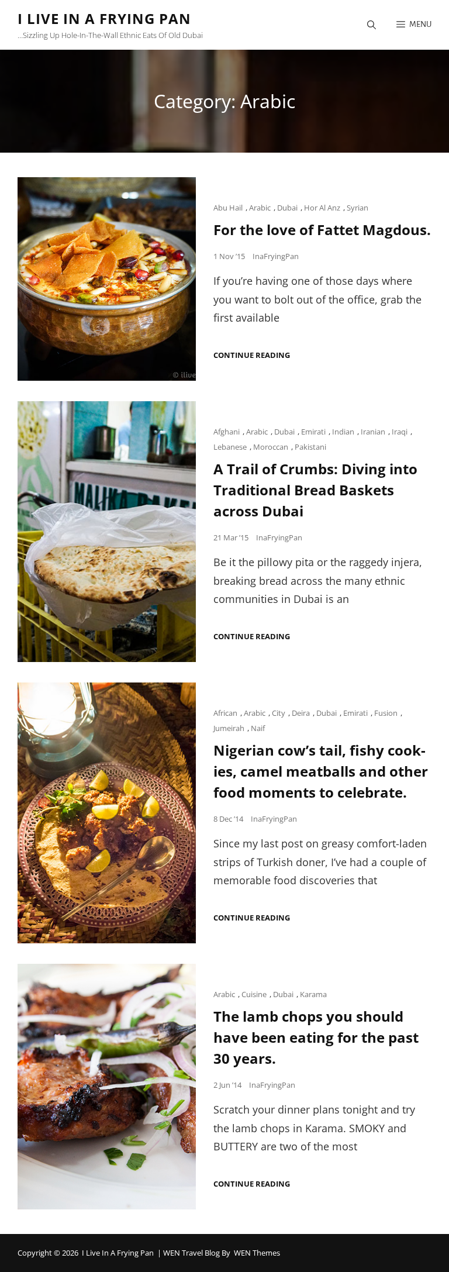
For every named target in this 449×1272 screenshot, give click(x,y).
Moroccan (270, 447)
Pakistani (310, 447)
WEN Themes (257, 1252)
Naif (258, 728)
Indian (343, 431)
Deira (301, 713)
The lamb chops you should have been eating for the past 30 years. (316, 1037)
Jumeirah (228, 728)
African (225, 713)
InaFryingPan (276, 256)
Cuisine (254, 994)
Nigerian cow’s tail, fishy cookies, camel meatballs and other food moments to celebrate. (320, 771)
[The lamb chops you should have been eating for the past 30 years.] (107, 1086)
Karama (313, 994)
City (278, 713)
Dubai (287, 207)
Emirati (313, 431)
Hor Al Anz (322, 207)
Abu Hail (228, 207)
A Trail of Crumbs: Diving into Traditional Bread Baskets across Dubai (315, 489)
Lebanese (230, 447)
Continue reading (251, 355)
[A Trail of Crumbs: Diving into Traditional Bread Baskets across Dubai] (107, 531)
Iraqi (399, 431)
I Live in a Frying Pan (104, 18)
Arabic (260, 207)
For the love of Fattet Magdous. (322, 229)
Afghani (226, 431)
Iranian (373, 431)
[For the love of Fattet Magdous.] (107, 279)
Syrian (357, 207)
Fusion (386, 713)
